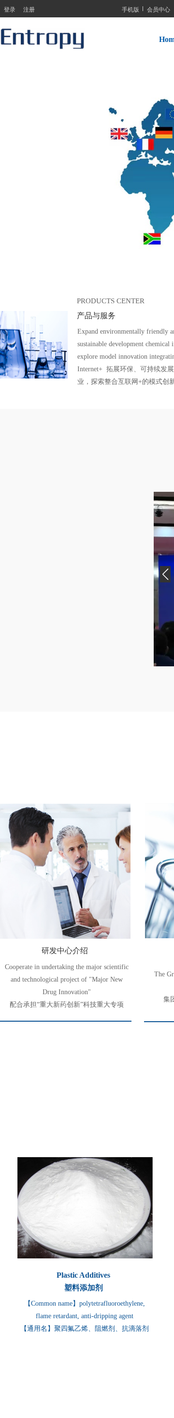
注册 (29, 9)
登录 (9, 9)
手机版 (130, 9)
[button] (165, 579)
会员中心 (158, 9)
